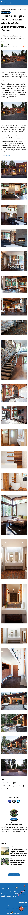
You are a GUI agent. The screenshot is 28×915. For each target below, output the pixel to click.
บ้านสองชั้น (17, 782)
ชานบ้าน (3, 782)
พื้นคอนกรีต (4, 789)
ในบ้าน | (6, 2)
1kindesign (7, 155)
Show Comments (13, 874)
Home (2, 9)
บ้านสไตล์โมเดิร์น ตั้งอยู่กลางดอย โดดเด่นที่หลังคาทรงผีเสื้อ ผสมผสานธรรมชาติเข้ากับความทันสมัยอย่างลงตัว (18, 852)
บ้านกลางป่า (10, 782)
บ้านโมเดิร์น (20, 786)
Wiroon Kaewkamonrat (9, 44)
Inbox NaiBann (23, 906)
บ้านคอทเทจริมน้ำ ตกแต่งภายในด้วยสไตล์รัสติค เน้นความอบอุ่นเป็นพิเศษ (17, 863)
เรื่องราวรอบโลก (9, 9)
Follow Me (13, 819)
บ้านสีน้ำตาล (4, 786)
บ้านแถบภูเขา (12, 786)
